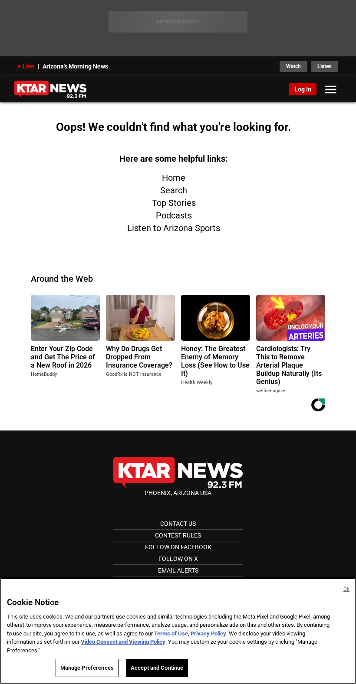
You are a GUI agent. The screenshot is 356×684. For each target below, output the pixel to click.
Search (173, 190)
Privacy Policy (208, 633)
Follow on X (178, 558)
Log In (302, 89)
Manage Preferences (87, 667)
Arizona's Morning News (75, 66)
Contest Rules (178, 535)
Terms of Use (171, 633)
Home (173, 178)
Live (28, 66)
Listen (324, 66)
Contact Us (178, 523)
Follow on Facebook (178, 547)
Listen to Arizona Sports (173, 228)
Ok (346, 589)
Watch (293, 66)
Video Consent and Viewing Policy (123, 641)
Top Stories (174, 203)
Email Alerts (178, 570)
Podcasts (174, 215)
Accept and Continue (157, 667)
